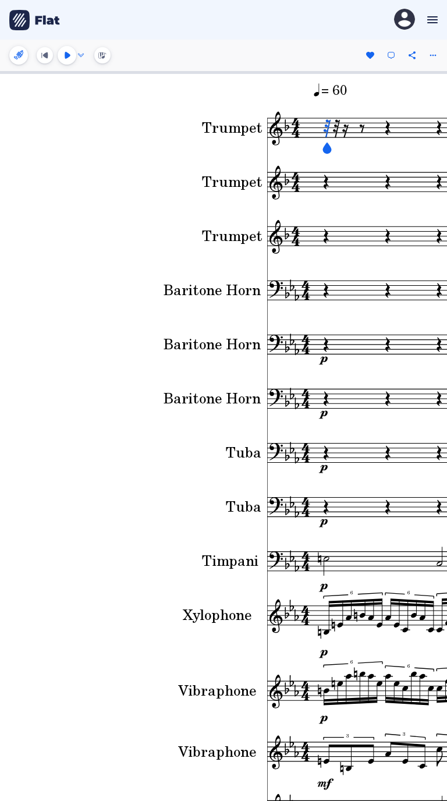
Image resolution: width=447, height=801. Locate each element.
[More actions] (433, 55)
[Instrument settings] (18, 55)
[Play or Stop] (67, 55)
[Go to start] (45, 55)
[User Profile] (404, 20)
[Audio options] (81, 55)
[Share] (412, 55)
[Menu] (431, 19)
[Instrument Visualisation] (102, 55)
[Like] (370, 55)
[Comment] (391, 55)
